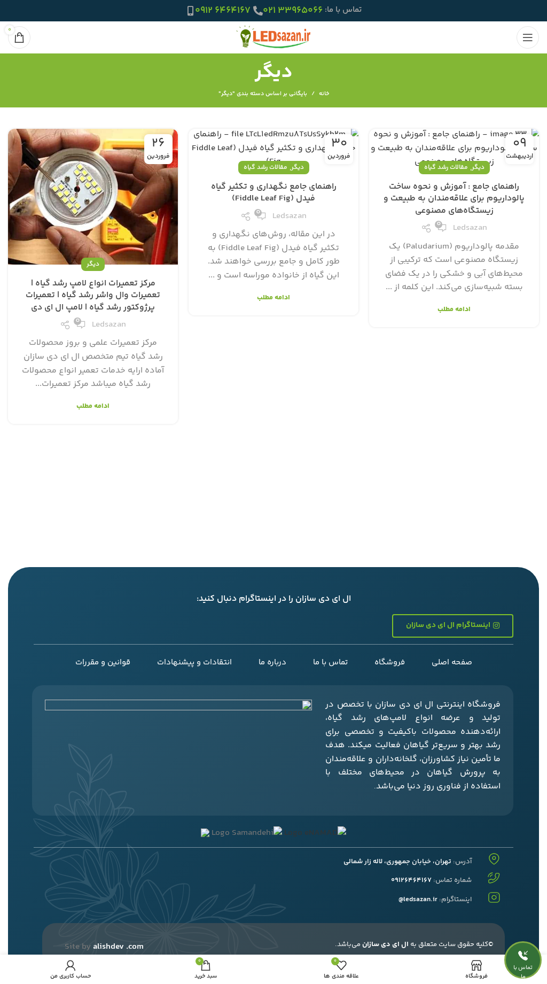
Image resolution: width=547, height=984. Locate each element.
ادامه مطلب (454, 309)
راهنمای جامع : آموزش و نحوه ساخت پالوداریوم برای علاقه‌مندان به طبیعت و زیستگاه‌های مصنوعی (454, 199)
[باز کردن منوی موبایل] (527, 37)
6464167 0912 (223, 10)
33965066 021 (293, 10)
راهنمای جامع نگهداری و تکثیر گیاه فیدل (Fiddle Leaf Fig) (274, 192)
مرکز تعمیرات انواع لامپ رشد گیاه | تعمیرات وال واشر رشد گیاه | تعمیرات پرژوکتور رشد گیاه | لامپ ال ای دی (93, 295)
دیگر (478, 167)
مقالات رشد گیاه (446, 167)
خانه (324, 94)
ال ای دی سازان (385, 944)
